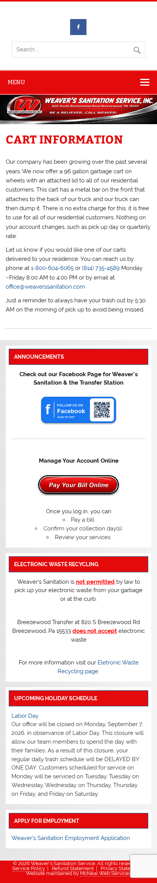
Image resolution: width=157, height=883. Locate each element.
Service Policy (28, 868)
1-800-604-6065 (52, 268)
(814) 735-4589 (101, 268)
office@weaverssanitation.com (45, 286)
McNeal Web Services (105, 873)
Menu (16, 82)
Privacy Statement (122, 868)
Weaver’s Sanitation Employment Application (70, 838)
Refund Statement (73, 868)
